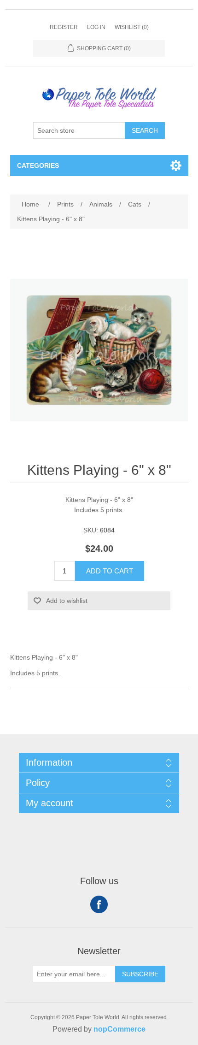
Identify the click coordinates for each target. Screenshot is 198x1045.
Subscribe (140, 974)
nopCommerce (119, 1029)
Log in (96, 27)
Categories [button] (38, 165)
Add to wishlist (66, 600)
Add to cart (109, 571)
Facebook (99, 904)
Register (64, 27)
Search (145, 130)
